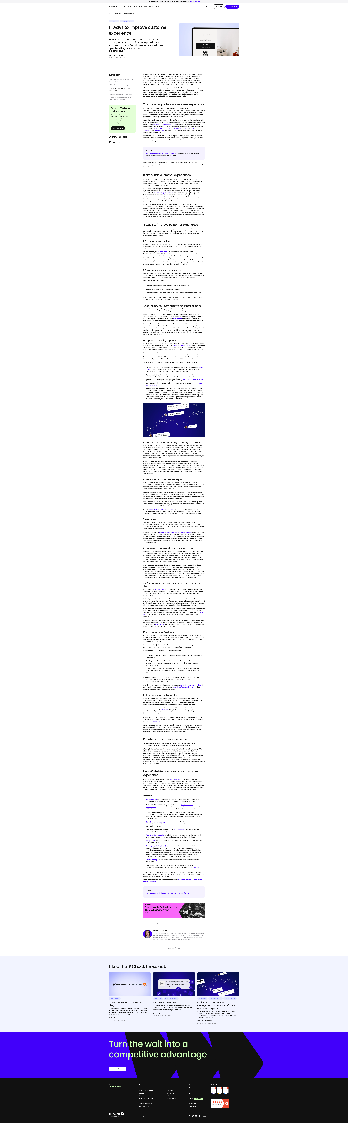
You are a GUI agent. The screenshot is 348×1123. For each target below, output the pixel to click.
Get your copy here (194, 1)
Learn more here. (154, 721)
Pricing (157, 6)
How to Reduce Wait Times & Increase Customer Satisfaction (167, 893)
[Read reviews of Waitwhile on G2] (225, 1103)
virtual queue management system (160, 509)
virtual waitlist (160, 624)
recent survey (159, 589)
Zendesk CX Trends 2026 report (164, 124)
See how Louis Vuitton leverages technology (161, 153)
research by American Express (192, 379)
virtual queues (159, 130)
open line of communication (183, 687)
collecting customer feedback (191, 685)
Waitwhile (165, 710)
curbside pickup (158, 128)
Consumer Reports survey (181, 345)
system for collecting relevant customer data (175, 532)
